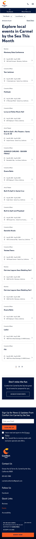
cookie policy (16, 526)
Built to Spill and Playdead (14, 211)
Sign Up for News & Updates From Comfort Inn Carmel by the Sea (18, 414)
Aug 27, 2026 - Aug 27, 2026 (13, 277)
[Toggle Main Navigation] (33, 3)
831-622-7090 (6, 476)
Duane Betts (8, 171)
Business (6, 49)
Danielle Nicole (10, 231)
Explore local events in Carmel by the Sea (17, 33)
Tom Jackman (9, 72)
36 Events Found (6, 21)
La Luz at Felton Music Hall (14, 112)
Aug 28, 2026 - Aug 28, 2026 (13, 356)
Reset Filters (30, 20)
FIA (5, 349)
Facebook (5, 493)
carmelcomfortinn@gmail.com (12, 481)
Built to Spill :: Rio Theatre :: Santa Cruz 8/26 (17, 133)
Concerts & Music (8, 68)
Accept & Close (8, 529)
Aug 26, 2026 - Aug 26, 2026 (13, 138)
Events (4, 508)
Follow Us (6, 488)
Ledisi (6, 330)
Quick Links (7, 498)
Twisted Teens (9, 250)
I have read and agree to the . (17, 434)
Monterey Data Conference (14, 52)
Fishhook (7, 92)
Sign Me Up (9, 427)
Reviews (5, 504)
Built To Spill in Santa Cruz (14, 191)
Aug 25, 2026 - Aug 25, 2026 (13, 79)
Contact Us (7, 463)
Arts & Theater (7, 128)
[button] (18, 394)
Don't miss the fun (18, 381)
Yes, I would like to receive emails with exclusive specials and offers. (18, 439)
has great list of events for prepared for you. (18, 387)
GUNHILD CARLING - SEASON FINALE (15, 152)
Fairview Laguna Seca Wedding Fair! (18, 270)
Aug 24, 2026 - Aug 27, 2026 (13, 59)
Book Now (17, 535)
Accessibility (6, 513)
